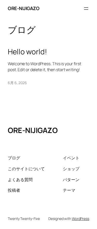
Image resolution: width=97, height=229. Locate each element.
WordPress (80, 218)
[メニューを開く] (86, 8)
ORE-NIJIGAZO (23, 8)
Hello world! (27, 52)
